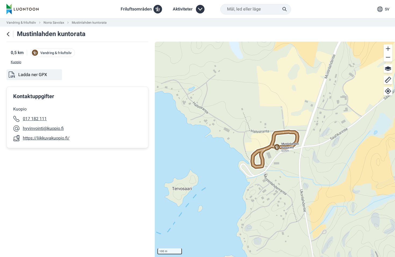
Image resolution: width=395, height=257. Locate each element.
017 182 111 (35, 119)
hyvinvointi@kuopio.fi (43, 128)
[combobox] (255, 9)
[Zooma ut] (388, 57)
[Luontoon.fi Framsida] (22, 9)
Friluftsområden (136, 9)
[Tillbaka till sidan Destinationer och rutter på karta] (8, 34)
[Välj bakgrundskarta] (388, 68)
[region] (275, 149)
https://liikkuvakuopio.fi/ (46, 138)
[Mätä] (388, 80)
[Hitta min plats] (388, 91)
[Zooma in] (388, 48)
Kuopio (16, 62)
